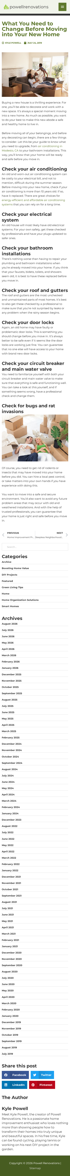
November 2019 (11, 1028)
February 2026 (11, 661)
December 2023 (11, 819)
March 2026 (9, 655)
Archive (6, 561)
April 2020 (8, 997)
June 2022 (8, 838)
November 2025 (12, 680)
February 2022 (11, 864)
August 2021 (9, 901)
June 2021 (8, 914)
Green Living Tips (12, 587)
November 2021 (11, 883)
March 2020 (9, 1003)
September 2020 (12, 965)
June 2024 (8, 781)
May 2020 (8, 990)
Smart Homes (10, 606)
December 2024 (12, 743)
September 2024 (12, 762)
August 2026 (9, 623)
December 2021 (11, 876)
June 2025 (8, 712)
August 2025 (9, 699)
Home (5, 593)
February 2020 (11, 1009)
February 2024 (11, 807)
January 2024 (10, 813)
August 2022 (9, 826)
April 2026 (8, 649)
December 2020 (12, 952)
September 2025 (12, 693)
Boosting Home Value (15, 568)
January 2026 (10, 667)
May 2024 (8, 788)
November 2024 (12, 750)
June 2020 (8, 984)
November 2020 (12, 958)
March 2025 (9, 731)
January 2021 (10, 946)
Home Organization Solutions (20, 599)
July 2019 (7, 1053)
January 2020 (10, 1015)
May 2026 (7, 642)
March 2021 (9, 933)
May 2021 (7, 921)
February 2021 (10, 940)
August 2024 (10, 769)
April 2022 (8, 851)
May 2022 (7, 845)
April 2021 (8, 927)
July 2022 (7, 832)
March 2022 (9, 857)
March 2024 (9, 800)
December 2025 (11, 674)
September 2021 (12, 895)
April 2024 (8, 794)
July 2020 (8, 977)
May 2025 (7, 718)
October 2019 (10, 1034)
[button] (15, 1075)
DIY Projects (9, 574)
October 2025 (10, 687)
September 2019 (12, 1041)
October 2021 (10, 889)
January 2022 (10, 870)
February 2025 (11, 737)
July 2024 (8, 775)
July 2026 (7, 630)
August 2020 (10, 971)
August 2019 (9, 1047)
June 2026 (8, 636)
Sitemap (35, 1168)
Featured (7, 581)
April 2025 (8, 724)
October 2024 (10, 756)
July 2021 (7, 908)
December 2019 (11, 1022)
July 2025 (7, 705)
